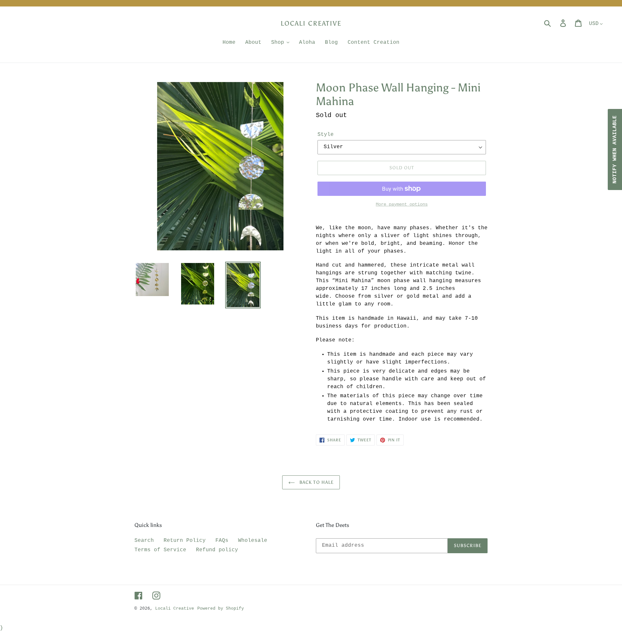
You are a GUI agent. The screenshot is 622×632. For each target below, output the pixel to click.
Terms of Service (160, 550)
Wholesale (252, 540)
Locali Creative (311, 23)
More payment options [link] (402, 204)
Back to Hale (316, 482)
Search (144, 540)
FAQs (221, 540)
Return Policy (185, 540)
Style (325, 134)
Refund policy (217, 550)
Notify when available (615, 149)
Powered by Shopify (220, 608)
